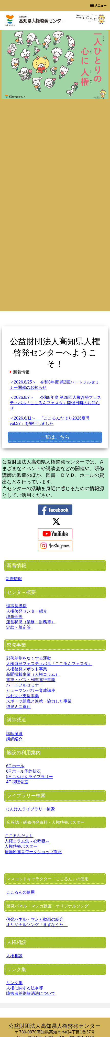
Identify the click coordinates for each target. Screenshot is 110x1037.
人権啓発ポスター (21, 846)
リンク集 (14, 982)
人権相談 (14, 956)
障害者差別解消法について (30, 993)
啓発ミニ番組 (18, 706)
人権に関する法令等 (24, 988)
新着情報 (14, 579)
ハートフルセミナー (24, 685)
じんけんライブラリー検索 (30, 809)
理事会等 (14, 616)
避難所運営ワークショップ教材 (33, 852)
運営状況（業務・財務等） (30, 622)
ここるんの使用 (20, 892)
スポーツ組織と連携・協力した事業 (39, 701)
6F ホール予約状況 (23, 771)
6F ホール (15, 766)
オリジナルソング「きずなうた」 (37, 924)
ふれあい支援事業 (22, 696)
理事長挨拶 (16, 606)
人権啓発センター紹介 (26, 611)
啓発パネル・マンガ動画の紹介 (34, 919)
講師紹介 (14, 739)
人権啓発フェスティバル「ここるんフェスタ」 (49, 663)
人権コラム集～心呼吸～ (27, 841)
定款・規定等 (18, 627)
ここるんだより (19, 835)
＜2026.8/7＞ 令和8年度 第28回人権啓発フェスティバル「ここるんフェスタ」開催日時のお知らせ (55, 402)
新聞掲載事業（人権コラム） (32, 674)
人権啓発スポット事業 (26, 669)
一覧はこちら (55, 437)
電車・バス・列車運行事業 (30, 680)
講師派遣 (14, 733)
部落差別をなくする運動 (28, 658)
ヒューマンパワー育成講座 (30, 690)
